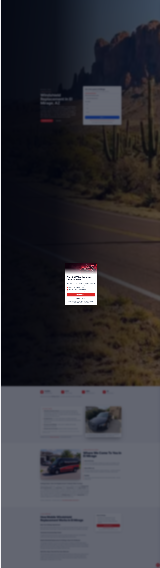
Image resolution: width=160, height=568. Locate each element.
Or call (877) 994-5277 (81, 298)
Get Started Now (81, 294)
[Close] (95, 265)
